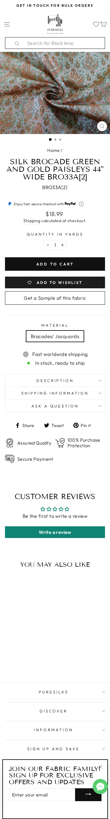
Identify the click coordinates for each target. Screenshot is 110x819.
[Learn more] (81, 204)
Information (53, 729)
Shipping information (55, 393)
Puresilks (53, 692)
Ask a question (55, 406)
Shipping (31, 220)
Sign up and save (53, 748)
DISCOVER (54, 711)
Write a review (55, 532)
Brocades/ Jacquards (55, 336)
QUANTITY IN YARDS (55, 234)
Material (55, 325)
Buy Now (24, 661)
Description (55, 380)
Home (53, 150)
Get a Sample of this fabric (55, 298)
